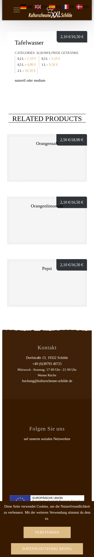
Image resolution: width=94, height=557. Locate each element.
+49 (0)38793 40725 (47, 364)
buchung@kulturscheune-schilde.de (47, 381)
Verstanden (47, 532)
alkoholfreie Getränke (57, 53)
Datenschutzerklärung (47, 549)
